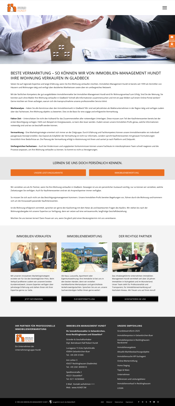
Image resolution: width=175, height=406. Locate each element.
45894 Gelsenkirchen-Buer (78, 351)
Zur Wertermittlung (84, 299)
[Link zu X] (146, 402)
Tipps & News (123, 370)
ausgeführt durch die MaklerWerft (64, 402)
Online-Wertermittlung (127, 361)
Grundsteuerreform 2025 (128, 331)
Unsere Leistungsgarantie (48, 172)
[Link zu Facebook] (139, 402)
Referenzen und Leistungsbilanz (131, 379)
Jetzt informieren (34, 299)
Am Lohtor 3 (71, 360)
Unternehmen (123, 374)
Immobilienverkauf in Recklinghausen (134, 383)
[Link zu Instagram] (143, 402)
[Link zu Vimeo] (150, 402)
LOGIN (120, 388)
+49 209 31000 (77, 355)
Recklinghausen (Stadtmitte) (81, 363)
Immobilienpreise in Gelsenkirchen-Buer (135, 335)
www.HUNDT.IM (79, 387)
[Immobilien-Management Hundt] (16, 7)
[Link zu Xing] (158, 402)
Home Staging (123, 365)
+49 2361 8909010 (78, 367)
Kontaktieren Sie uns (135, 299)
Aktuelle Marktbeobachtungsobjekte (133, 351)
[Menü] (165, 7)
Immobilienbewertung (127, 172)
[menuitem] (165, 7)
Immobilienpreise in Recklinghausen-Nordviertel (133, 341)
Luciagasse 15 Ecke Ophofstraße (80, 348)
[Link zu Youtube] (154, 402)
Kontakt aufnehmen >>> (84, 384)
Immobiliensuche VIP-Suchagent (131, 356)
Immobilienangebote (126, 347)
